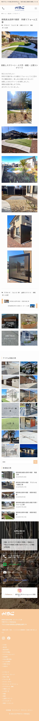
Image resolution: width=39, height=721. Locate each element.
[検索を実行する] (35, 462)
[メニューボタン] (36, 8)
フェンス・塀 (14, 25)
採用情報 (8, 710)
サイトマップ (16, 710)
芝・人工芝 (5, 27)
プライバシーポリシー (27, 710)
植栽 (31, 25)
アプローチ (7, 25)
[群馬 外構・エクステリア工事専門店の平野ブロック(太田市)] (19, 8)
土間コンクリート (24, 25)
